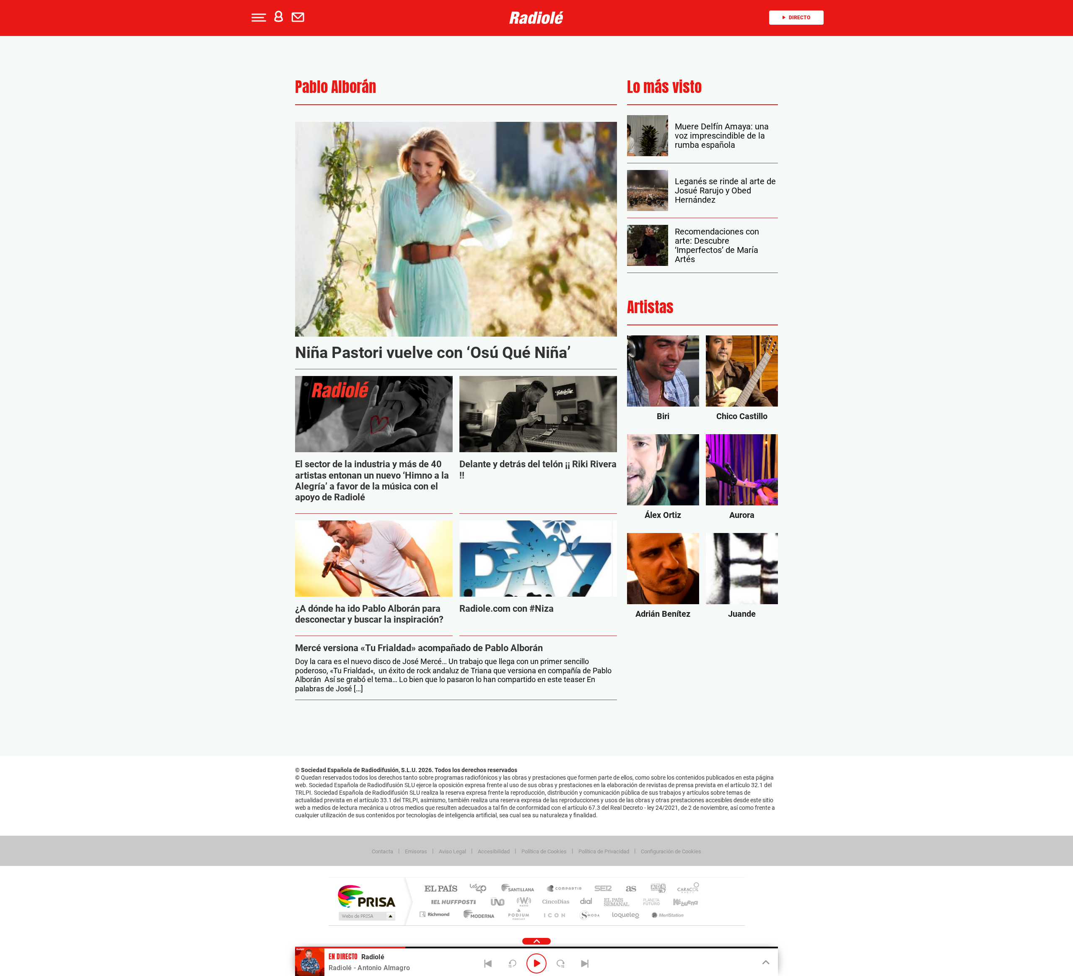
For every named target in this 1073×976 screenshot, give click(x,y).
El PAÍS (441, 889)
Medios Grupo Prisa (366, 916)
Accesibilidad (494, 851)
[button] (257, 17)
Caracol (685, 889)
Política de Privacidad (603, 851)
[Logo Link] (536, 17)
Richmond (435, 914)
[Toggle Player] (765, 962)
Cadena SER (600, 889)
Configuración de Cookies (671, 851)
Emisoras (416, 851)
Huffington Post (452, 901)
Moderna (477, 914)
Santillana (520, 889)
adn (655, 889)
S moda (589, 914)
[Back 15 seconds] (512, 963)
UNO (498, 901)
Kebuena (678, 901)
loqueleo (626, 914)
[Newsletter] (300, 17)
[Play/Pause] (536, 963)
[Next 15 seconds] (561, 963)
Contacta (382, 851)
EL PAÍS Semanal (617, 901)
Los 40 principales (481, 889)
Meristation (666, 914)
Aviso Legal (452, 851)
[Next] (585, 963)
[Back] (488, 963)
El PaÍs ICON (554, 914)
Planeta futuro (648, 901)
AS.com (627, 889)
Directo (799, 18)
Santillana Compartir (565, 889)
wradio (522, 901)
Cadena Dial (586, 901)
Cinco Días (554, 901)
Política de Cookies (544, 851)
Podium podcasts (518, 914)
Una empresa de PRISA (366, 896)
